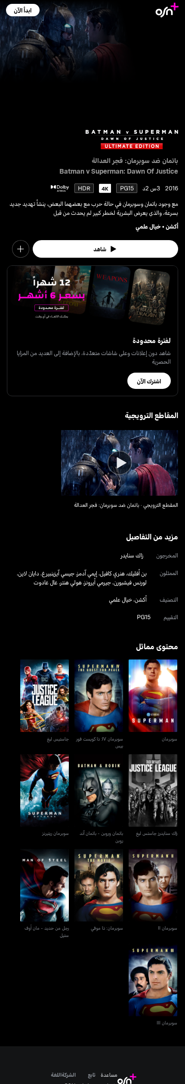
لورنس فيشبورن (130, 582)
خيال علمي (148, 226)
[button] (22, 10)
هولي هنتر (71, 582)
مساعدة (109, 1074)
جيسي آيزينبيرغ (58, 573)
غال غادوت (46, 582)
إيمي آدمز (87, 573)
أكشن (172, 226)
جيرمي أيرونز (97, 582)
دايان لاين (28, 573)
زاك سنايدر (131, 555)
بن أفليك (137, 573)
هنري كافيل (112, 573)
